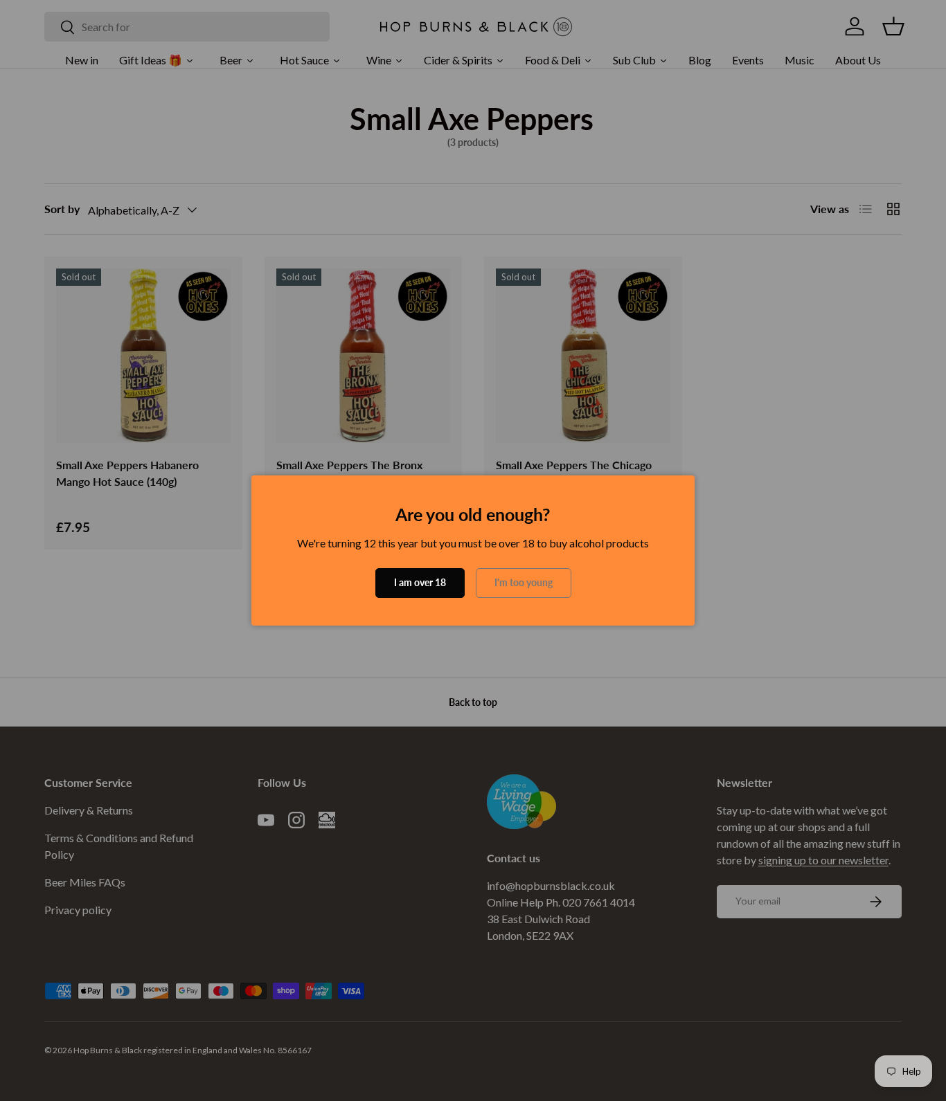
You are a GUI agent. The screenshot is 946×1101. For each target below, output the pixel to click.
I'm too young (523, 582)
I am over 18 (420, 582)
